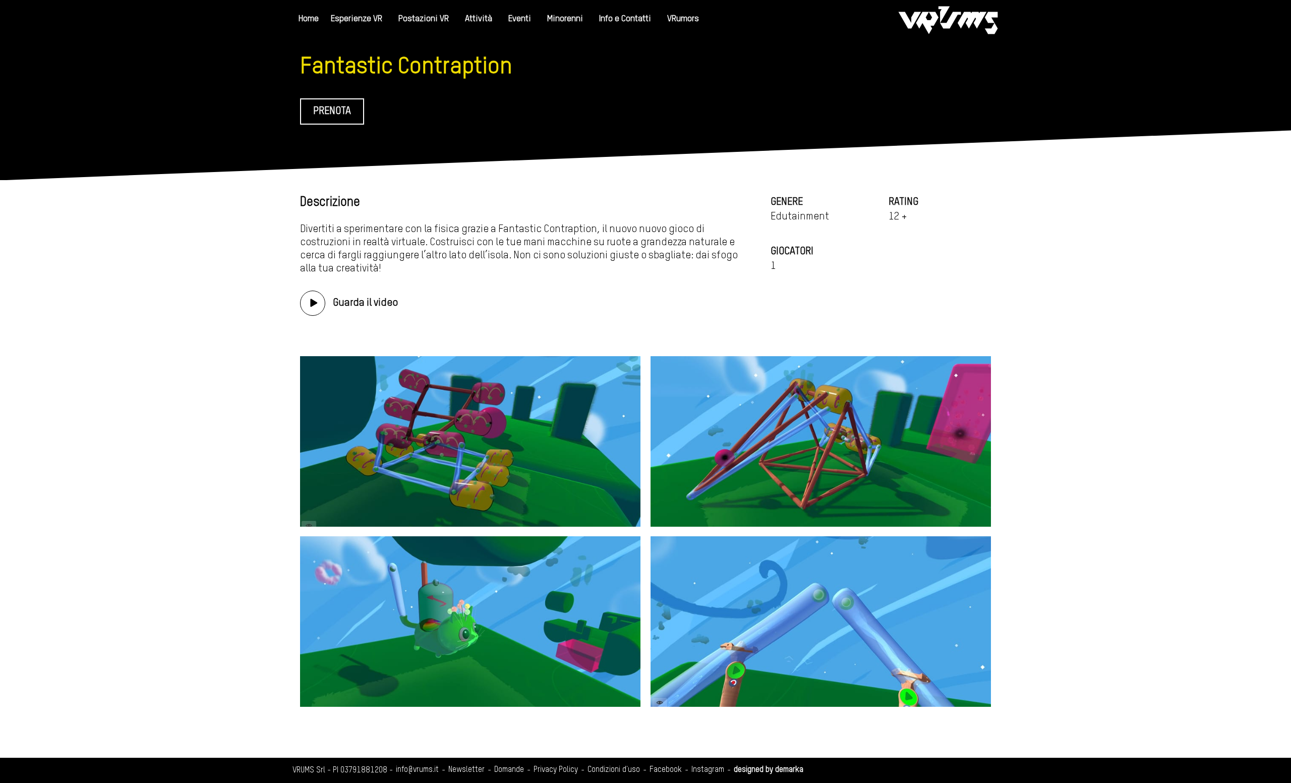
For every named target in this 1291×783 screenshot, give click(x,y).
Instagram (707, 770)
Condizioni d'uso (614, 770)
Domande (509, 770)
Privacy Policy (556, 770)
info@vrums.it (417, 770)
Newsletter (466, 770)
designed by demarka (768, 770)
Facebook (666, 770)
